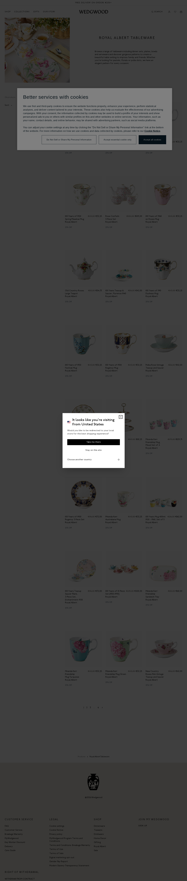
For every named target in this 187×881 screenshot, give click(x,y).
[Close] (120, 416)
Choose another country (79, 459)
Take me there (93, 442)
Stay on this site (93, 450)
